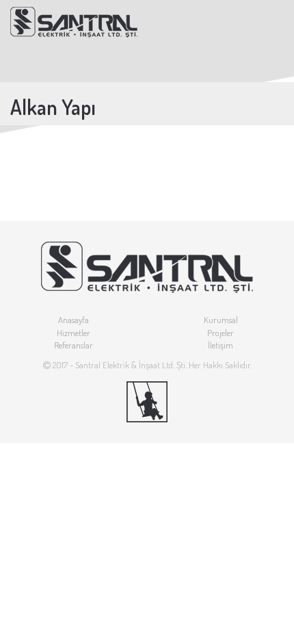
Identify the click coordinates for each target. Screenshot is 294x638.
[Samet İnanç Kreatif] (147, 401)
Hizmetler (73, 332)
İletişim (220, 345)
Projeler (220, 332)
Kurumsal (221, 319)
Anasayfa (73, 319)
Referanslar (73, 345)
